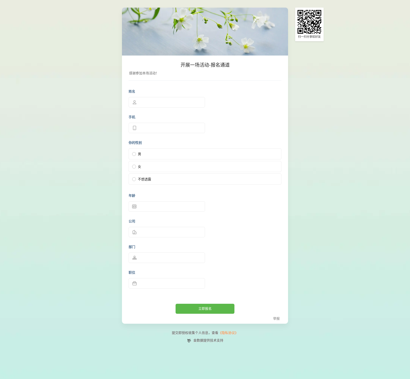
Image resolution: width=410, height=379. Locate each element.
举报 (276, 318)
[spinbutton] (166, 206)
